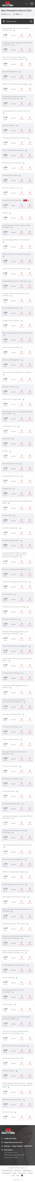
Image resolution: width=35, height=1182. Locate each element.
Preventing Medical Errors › (11, 476)
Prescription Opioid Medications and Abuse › (17, 372)
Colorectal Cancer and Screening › (14, 607)
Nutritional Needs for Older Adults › (14, 924)
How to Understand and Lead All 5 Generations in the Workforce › (13, 701)
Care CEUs (7, 3)
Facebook (22, 1175)
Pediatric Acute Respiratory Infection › (15, 582)
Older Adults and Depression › (12, 1099)
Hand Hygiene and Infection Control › (14, 897)
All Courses (18, 1170)
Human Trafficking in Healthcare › (13, 150)
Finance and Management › (11, 360)
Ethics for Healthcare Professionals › (14, 1046)
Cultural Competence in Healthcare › (14, 268)
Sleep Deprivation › (9, 791)
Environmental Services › (10, 463)
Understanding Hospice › (10, 528)
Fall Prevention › (8, 1004)
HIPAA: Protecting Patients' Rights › (13, 872)
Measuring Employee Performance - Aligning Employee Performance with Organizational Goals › (17, 1085)
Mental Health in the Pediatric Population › (16, 254)
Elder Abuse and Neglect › (11, 779)
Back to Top (16, 1180)
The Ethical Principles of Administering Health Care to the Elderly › (15, 1032)
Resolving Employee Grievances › (13, 884)
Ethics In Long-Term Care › (11, 188)
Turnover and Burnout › (10, 619)
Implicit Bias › (6, 439)
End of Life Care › (8, 1112)
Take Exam (29, 36)
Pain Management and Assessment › (14, 965)
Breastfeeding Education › (11, 540)
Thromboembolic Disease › (11, 673)
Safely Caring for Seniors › (11, 739)
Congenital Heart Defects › (11, 320)
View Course (21, 36)
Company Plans (6, 1173)
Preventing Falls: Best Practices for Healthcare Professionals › (14, 97)
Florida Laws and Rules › (10, 766)
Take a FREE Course (7, 1170)
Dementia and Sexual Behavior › (13, 859)
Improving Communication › (11, 804)
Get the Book (21, 1052)
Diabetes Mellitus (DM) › (10, 175)
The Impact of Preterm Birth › (12, 714)
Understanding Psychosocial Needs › (14, 138)
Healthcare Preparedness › (11, 1058)
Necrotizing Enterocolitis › (11, 308)
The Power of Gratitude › (10, 727)
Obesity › (5, 213)
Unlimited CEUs (27, 1170)
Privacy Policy (22, 1173)
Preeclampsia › (7, 515)
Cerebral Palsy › (7, 594)
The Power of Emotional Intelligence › (15, 646)
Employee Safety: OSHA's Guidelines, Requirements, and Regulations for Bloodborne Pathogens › (15, 555)
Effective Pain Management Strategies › (15, 84)
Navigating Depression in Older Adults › (15, 281)
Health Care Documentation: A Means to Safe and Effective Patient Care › (15, 951)
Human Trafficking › (8, 977)
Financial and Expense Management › (14, 569)
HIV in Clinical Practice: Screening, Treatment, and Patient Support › (13, 58)
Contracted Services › (9, 426)
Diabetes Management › (10, 71)
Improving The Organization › (12, 399)
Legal (17, 1175)
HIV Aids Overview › (8, 1071)
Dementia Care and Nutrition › (12, 200)
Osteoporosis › (7, 488)
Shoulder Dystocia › (9, 125)
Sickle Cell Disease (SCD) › (11, 347)
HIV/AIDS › (5, 451)
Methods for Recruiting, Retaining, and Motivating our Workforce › (15, 632)
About (14, 1173)
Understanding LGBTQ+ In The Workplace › (16, 240)
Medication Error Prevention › (12, 163)
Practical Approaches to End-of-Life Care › (16, 111)
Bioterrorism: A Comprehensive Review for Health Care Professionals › (16, 937)
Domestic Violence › (9, 387)
